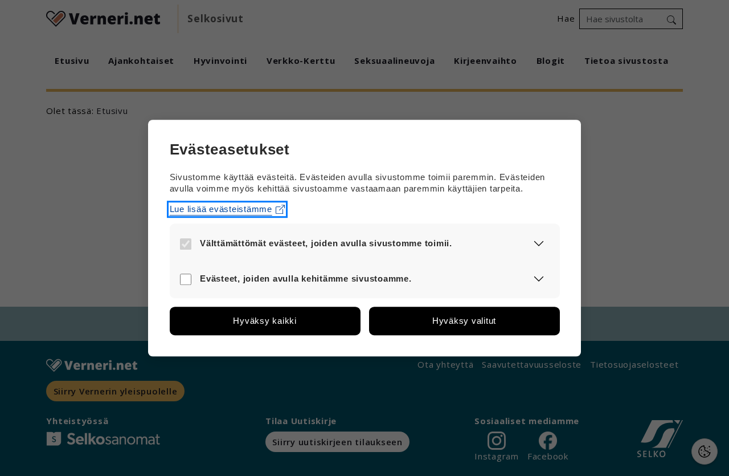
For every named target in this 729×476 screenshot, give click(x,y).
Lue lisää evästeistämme (221, 209)
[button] (539, 243)
